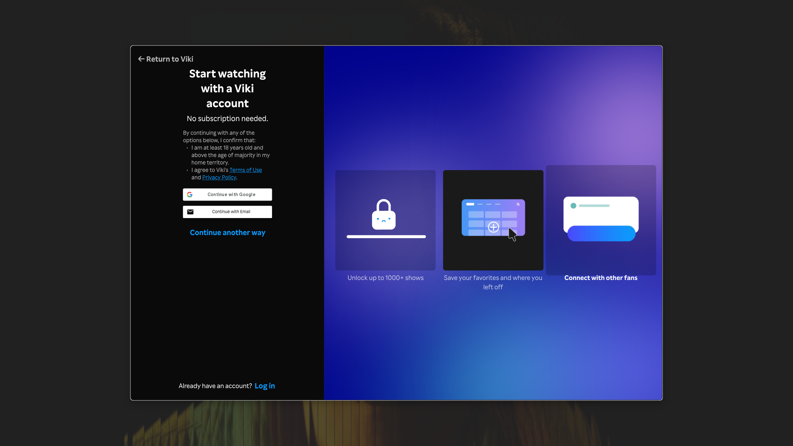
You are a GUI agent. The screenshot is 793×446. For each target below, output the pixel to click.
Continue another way (227, 232)
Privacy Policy (219, 177)
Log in (265, 386)
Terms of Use (246, 169)
